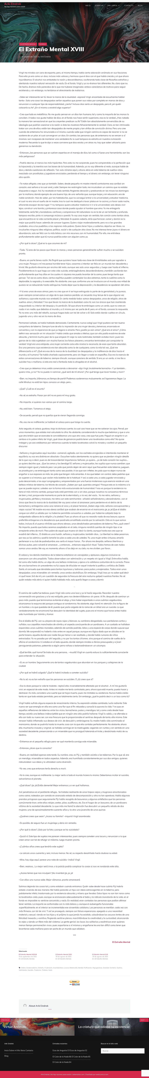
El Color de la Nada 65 (81, 1056)
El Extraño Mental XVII (100, 954)
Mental (80, 968)
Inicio (88, 5)
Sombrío (113, 968)
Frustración (48, 968)
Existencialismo (32, 968)
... (50, 1007)
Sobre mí (99, 5)
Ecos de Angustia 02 (78, 1050)
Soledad (106, 968)
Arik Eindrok (12, 3)
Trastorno (37, 970)
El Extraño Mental (28, 44)
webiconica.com (102, 1074)
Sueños (119, 968)
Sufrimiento (23, 970)
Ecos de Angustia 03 (61, 1050)
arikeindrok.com (78, 1074)
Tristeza (44, 970)
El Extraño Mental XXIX (64, 954)
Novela (43, 44)
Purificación (88, 968)
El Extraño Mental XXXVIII (28, 954)
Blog (140, 5)
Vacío (50, 970)
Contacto (129, 5)
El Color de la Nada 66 (62, 1056)
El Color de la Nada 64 (62, 1062)
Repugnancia (97, 968)
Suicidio (30, 970)
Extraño (41, 968)
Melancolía (73, 968)
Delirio (23, 968)
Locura (66, 968)
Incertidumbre (58, 968)
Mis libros (112, 5)
